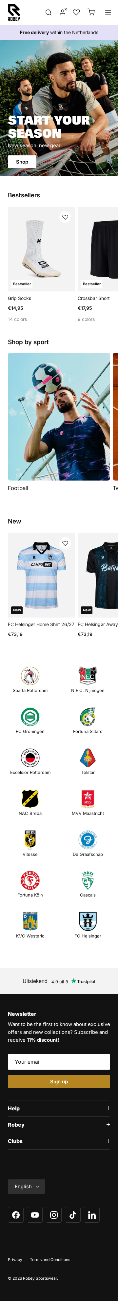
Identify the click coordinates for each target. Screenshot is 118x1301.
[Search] (48, 12)
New (14, 521)
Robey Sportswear (40, 1278)
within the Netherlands (59, 32)
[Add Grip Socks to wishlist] (65, 217)
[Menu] (108, 12)
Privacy (15, 1259)
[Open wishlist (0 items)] (75, 12)
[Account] (60, 12)
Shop (22, 162)
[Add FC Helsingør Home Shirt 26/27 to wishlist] (65, 543)
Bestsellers (24, 195)
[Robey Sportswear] (14, 12)
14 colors (17, 319)
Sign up (59, 1081)
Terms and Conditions (50, 1259)
